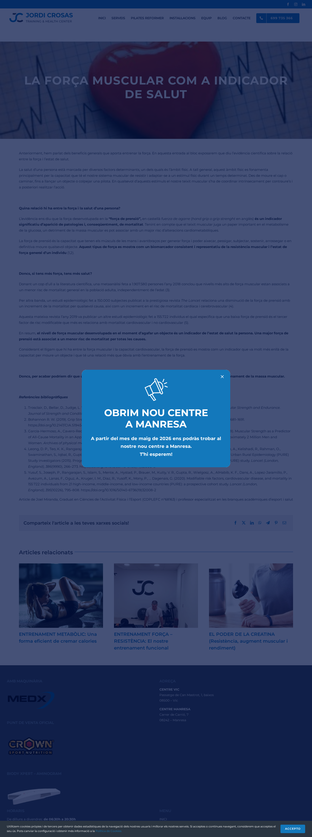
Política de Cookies (108, 831)
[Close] (222, 376)
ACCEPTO (293, 828)
